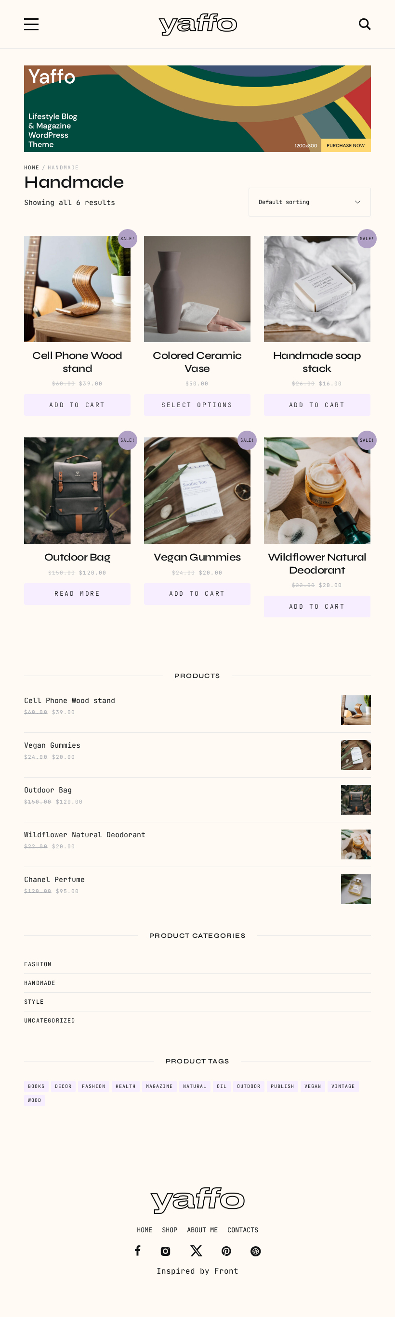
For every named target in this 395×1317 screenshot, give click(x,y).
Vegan (312, 1086)
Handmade (40, 983)
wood (34, 1100)
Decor (63, 1086)
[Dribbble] (255, 1250)
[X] (196, 1250)
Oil (222, 1086)
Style (34, 1002)
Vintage (343, 1086)
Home (32, 167)
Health (126, 1086)
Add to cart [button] (77, 405)
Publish (282, 1086)
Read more (77, 593)
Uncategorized (50, 1020)
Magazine (159, 1086)
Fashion (38, 964)
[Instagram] (165, 1250)
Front (226, 1271)
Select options (197, 405)
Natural (195, 1086)
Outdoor (249, 1086)
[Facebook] (137, 1250)
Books (36, 1086)
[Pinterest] (226, 1250)
